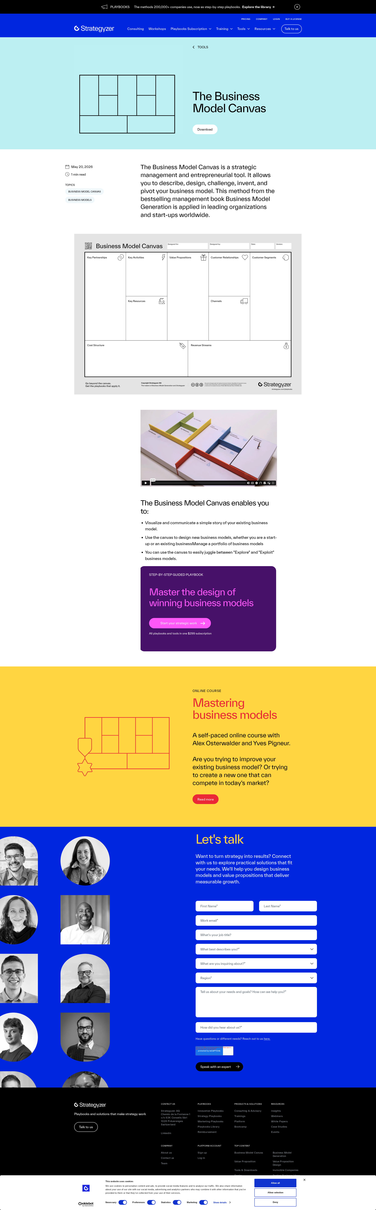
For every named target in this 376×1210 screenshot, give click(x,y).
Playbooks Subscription (189, 29)
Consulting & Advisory (247, 1110)
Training (222, 29)
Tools (241, 29)
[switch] (151, 1202)
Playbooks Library (208, 1126)
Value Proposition (244, 1161)
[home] (94, 29)
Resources (263, 29)
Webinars (277, 1116)
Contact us (167, 1157)
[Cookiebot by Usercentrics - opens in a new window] (86, 1204)
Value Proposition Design (283, 1163)
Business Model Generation (282, 1154)
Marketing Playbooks (210, 1121)
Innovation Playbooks (211, 1110)
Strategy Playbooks (209, 1116)
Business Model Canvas (248, 1152)
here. (267, 1038)
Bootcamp (240, 1126)
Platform (239, 1121)
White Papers (279, 1121)
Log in (201, 1157)
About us (166, 1152)
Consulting (135, 29)
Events (275, 1132)
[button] (191, 29)
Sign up (202, 1152)
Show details (220, 1202)
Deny (275, 1202)
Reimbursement (207, 1132)
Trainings (239, 1116)
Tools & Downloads (245, 1170)
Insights (276, 1110)
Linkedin (166, 1133)
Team (164, 1163)
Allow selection (275, 1192)
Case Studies (279, 1126)
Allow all (275, 1183)
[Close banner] (304, 1180)
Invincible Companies (286, 1170)
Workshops (157, 29)
